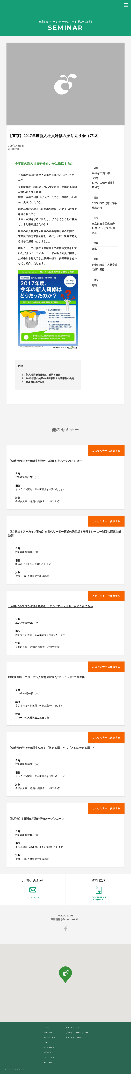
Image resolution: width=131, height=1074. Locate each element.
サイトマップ (72, 1027)
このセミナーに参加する (106, 450)
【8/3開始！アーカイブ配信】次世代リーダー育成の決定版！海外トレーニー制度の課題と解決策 (64, 533)
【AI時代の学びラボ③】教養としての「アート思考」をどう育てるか (50, 606)
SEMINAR (49, 1047)
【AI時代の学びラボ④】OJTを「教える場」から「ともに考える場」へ (51, 747)
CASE (47, 1042)
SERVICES (49, 1037)
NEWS (47, 1052)
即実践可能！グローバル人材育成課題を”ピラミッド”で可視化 (46, 677)
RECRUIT (49, 1062)
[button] (65, 975)
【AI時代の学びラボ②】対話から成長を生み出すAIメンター (45, 460)
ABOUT (48, 1032)
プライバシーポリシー (77, 1032)
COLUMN (49, 1057)
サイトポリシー (73, 1037)
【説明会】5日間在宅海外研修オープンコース (36, 818)
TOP (46, 1027)
